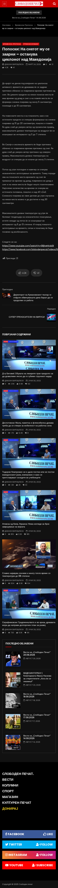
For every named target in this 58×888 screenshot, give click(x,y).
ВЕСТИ (7, 779)
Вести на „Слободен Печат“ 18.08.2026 (37, 695)
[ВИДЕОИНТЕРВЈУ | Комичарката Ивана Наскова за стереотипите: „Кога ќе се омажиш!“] (13, 679)
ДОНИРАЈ (10, 808)
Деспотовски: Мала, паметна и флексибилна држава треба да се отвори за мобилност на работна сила (28, 424)
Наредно (51, 308)
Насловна (6, 25)
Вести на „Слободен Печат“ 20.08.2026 (37, 653)
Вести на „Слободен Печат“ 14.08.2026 (29, 17)
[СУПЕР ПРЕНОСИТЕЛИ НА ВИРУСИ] (51, 317)
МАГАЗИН (10, 797)
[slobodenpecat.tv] (29, 3)
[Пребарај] (54, 3)
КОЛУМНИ (10, 785)
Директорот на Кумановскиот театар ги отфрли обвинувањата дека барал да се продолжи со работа (33, 297)
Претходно (7, 289)
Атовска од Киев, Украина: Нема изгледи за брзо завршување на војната (25, 525)
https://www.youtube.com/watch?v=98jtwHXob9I (28, 245)
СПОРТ (8, 791)
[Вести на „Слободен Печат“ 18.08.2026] (13, 700)
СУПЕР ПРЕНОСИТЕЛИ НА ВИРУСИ (27, 316)
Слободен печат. (18, 774)
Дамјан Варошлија (14, 64)
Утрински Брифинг (31, 44)
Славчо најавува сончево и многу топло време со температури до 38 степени (26, 574)
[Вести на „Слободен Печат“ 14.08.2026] (13, 742)
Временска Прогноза (24, 25)
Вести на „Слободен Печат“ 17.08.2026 (37, 716)
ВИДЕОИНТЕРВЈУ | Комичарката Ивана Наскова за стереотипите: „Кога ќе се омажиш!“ (37, 677)
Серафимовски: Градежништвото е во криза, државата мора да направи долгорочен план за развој (28, 624)
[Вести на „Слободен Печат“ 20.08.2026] (13, 658)
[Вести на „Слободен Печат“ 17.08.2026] (13, 721)
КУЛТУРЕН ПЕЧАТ (16, 802)
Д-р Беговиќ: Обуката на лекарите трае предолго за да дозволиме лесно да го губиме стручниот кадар (27, 375)
